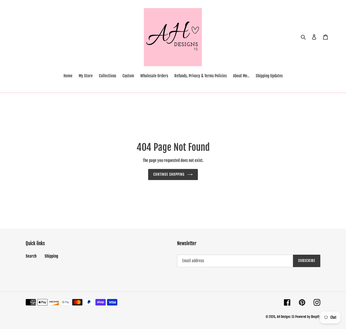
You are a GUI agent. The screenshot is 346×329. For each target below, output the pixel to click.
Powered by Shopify (307, 317)
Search (31, 256)
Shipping (51, 256)
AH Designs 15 (285, 317)
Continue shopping (169, 174)
